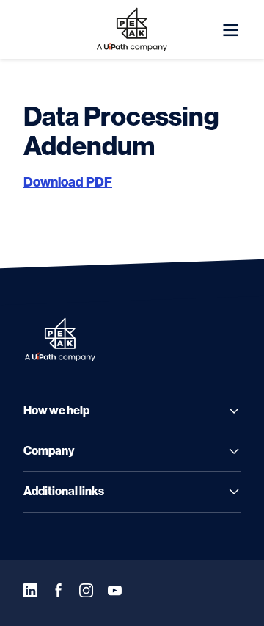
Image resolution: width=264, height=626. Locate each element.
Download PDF (67, 182)
